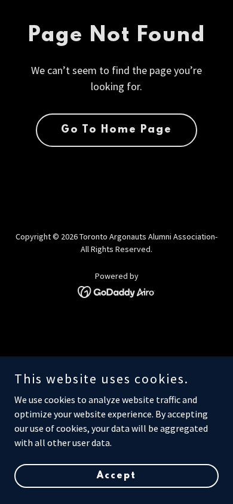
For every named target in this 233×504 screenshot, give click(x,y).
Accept (116, 475)
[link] (117, 291)
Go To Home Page (116, 130)
